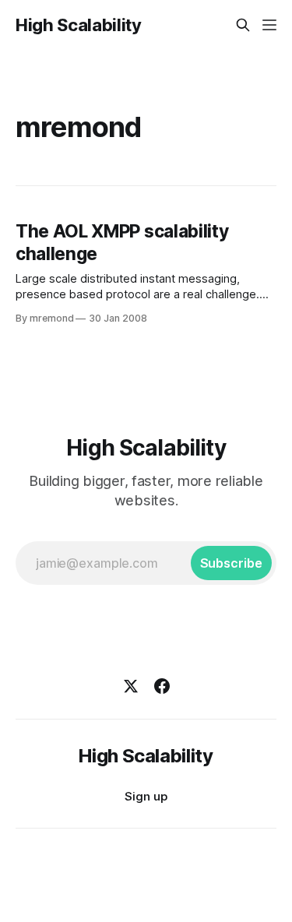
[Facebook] (162, 686)
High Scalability (79, 24)
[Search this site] (242, 24)
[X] (131, 686)
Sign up (146, 796)
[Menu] (269, 24)
